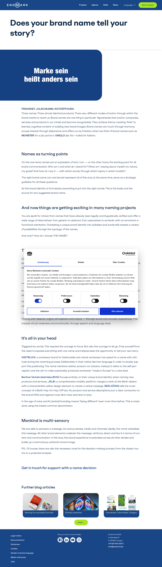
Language (128, 5)
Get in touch (148, 5)
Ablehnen (44, 311)
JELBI (51, 381)
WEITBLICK (28, 357)
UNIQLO (60, 135)
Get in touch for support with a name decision (59, 468)
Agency (95, 5)
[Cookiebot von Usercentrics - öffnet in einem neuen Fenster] (124, 254)
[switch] (66, 301)
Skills (105, 5)
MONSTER (28, 135)
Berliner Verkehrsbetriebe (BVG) (40, 377)
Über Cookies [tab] (119, 262)
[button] (128, 5)
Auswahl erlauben (81, 311)
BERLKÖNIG (112, 385)
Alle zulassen (117, 311)
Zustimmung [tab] (43, 262)
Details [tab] (81, 262)
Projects (82, 5)
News (115, 5)
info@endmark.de (115, 547)
